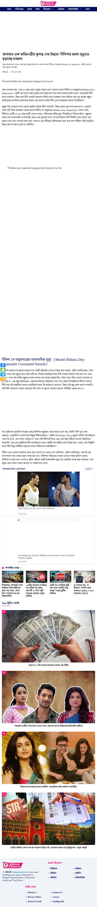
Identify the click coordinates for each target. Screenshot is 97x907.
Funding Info (58, 901)
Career (55, 897)
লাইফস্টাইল (73, 9)
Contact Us (57, 892)
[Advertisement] (48, 32)
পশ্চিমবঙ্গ (19, 9)
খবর (9, 9)
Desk (4, 72)
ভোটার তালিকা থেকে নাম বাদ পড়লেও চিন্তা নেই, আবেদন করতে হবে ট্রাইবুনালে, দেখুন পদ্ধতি (48, 847)
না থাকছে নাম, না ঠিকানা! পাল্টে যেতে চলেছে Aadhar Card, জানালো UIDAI (84, 589)
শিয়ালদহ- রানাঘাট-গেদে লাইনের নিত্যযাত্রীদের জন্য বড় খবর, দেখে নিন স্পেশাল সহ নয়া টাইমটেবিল (12, 590)
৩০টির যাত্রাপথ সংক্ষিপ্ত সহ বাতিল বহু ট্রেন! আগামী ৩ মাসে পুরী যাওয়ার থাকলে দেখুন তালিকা (36, 590)
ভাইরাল (61, 9)
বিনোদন (46, 9)
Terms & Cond (34, 901)
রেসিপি (78, 873)
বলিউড (53, 877)
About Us (32, 892)
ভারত (29, 9)
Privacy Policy (34, 897)
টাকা (38, 9)
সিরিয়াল (53, 868)
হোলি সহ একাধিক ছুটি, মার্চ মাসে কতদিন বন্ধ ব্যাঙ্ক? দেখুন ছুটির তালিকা (60, 589)
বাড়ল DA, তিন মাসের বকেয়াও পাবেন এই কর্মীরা (49, 665)
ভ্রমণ (88, 9)
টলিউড (53, 873)
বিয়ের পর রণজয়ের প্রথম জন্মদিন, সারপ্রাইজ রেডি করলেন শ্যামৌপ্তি (48, 787)
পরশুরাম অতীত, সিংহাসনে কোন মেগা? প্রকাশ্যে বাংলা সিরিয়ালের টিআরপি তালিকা (48, 726)
